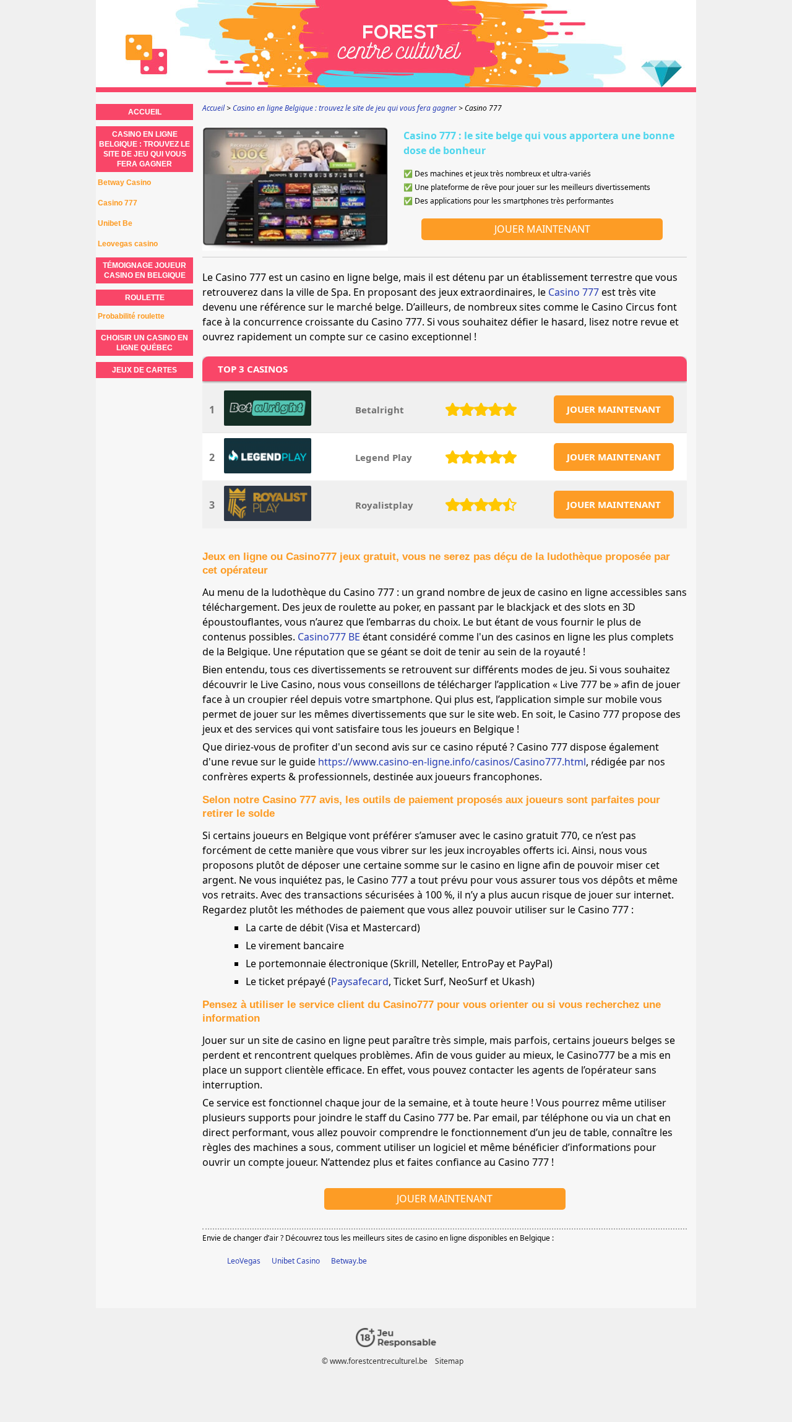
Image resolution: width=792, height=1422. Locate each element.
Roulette (145, 297)
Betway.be (349, 1261)
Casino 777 (573, 292)
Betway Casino (124, 182)
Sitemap (449, 1361)
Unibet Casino (296, 1261)
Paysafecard (360, 981)
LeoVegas (243, 1261)
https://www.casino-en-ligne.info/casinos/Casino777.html (452, 762)
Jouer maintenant (542, 229)
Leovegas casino (128, 243)
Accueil (144, 112)
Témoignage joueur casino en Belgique (144, 270)
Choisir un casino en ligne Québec (144, 343)
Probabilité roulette (131, 316)
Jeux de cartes (144, 370)
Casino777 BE (329, 637)
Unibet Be (115, 223)
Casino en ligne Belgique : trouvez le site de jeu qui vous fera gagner (144, 149)
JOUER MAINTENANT (614, 409)
